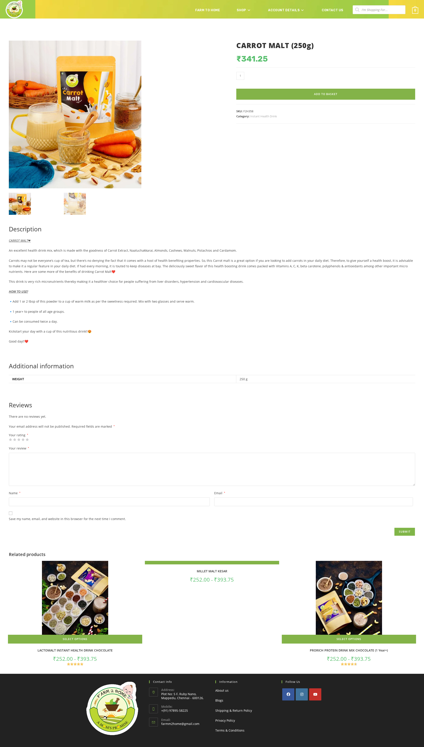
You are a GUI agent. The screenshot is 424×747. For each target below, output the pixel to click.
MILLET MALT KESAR (212, 571)
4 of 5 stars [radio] (23, 439)
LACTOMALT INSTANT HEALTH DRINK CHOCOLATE (75, 650)
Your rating (18, 435)
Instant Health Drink (263, 116)
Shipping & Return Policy (233, 710)
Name (15, 493)
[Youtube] (315, 694)
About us (222, 690)
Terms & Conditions (229, 730)
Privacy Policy (225, 720)
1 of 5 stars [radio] (10, 439)
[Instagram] (302, 694)
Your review (19, 448)
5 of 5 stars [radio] (27, 439)
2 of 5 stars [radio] (14, 439)
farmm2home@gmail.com (180, 724)
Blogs (219, 700)
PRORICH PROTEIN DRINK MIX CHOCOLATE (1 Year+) (349, 650)
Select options (75, 639)
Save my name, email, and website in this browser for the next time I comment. (67, 519)
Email (219, 493)
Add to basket (325, 94)
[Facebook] (288, 694)
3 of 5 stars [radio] (18, 439)
